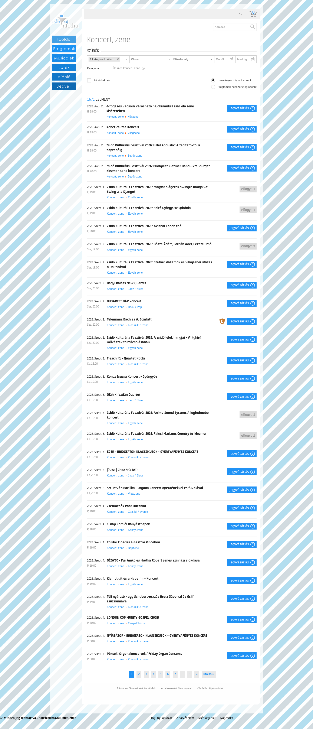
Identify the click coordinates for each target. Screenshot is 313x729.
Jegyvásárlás (239, 108)
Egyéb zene (135, 155)
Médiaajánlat (206, 718)
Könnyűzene (135, 529)
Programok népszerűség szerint (237, 86)
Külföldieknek (101, 80)
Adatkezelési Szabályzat (176, 688)
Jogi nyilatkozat (161, 718)
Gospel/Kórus (136, 623)
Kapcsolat (226, 718)
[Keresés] (252, 27)
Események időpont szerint (234, 80)
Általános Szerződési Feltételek (136, 688)
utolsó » (208, 674)
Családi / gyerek (138, 511)
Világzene (134, 132)
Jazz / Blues (136, 288)
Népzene (133, 116)
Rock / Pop (135, 307)
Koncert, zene (115, 116)
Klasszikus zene (138, 325)
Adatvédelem (185, 718)
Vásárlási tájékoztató (210, 688)
